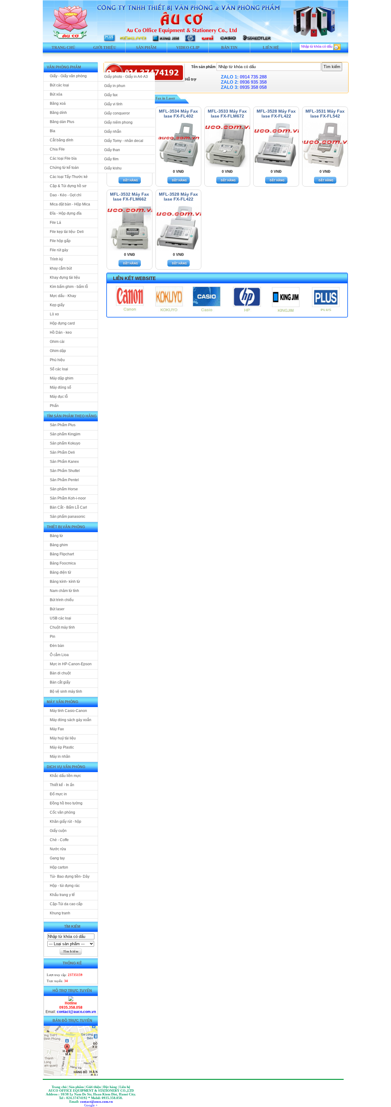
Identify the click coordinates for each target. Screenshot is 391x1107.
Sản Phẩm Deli (62, 452)
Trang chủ (63, 47)
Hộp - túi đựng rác (65, 886)
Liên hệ (271, 47)
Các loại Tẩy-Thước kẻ (69, 177)
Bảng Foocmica (63, 563)
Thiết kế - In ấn (62, 785)
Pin (52, 636)
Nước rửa (58, 849)
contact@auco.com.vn (76, 1012)
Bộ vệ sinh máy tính (66, 691)
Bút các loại (59, 85)
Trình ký (56, 259)
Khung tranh (60, 913)
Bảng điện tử (60, 572)
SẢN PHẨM (146, 47)
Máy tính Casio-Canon (68, 711)
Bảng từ (56, 536)
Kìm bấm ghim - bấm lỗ (69, 287)
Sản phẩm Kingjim (65, 434)
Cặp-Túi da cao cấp (66, 904)
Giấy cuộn (58, 831)
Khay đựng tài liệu (65, 277)
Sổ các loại (59, 369)
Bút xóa (56, 94)
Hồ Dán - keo (61, 332)
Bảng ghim (59, 545)
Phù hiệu (57, 360)
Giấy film (111, 159)
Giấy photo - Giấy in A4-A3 (126, 76)
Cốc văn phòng (62, 812)
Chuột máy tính (62, 627)
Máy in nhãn (60, 756)
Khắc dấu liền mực (65, 776)
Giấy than (112, 150)
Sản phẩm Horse (64, 489)
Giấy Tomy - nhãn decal (123, 141)
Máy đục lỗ (59, 396)
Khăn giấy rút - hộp (65, 821)
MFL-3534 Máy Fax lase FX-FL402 (178, 113)
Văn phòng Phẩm (64, 67)
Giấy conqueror (117, 113)
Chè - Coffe (59, 840)
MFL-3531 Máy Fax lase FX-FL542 (325, 113)
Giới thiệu (104, 47)
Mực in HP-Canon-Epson (71, 664)
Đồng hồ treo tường (66, 803)
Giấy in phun (114, 86)
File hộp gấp (60, 241)
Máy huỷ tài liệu (63, 738)
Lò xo (54, 314)
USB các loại (60, 618)
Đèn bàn (57, 646)
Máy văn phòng (62, 702)
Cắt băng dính (61, 140)
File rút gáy (59, 250)
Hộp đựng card (62, 323)
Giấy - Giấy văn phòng (68, 76)
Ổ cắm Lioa (59, 655)
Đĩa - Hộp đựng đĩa (66, 213)
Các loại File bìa (63, 158)
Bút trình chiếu (62, 600)
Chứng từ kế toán (64, 167)
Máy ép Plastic (62, 747)
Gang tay (57, 858)
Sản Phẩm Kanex (64, 461)
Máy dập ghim (61, 378)
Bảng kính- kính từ (65, 581)
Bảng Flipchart (62, 554)
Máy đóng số (60, 387)
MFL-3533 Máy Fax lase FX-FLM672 (227, 113)
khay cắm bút (61, 268)
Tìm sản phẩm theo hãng (72, 416)
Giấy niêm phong (118, 122)
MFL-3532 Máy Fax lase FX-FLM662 (129, 196)
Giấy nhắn (112, 131)
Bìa (52, 131)
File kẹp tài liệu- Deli (67, 232)
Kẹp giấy (57, 305)
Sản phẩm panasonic (67, 516)
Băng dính (58, 113)
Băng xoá (58, 103)
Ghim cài (57, 341)
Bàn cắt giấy (60, 682)
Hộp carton (59, 867)
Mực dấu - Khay (63, 296)
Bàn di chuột (60, 673)
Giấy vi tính (113, 104)
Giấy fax (111, 95)
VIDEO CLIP (187, 47)
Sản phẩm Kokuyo (65, 443)
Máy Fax (57, 729)
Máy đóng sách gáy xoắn (70, 720)
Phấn (54, 406)
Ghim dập (58, 351)
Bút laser (57, 609)
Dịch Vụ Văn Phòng (66, 767)
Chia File (57, 149)
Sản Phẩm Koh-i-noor (68, 498)
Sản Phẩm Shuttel (65, 471)
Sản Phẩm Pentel (64, 480)
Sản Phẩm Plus (62, 425)
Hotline (71, 1003)
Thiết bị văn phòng (66, 527)
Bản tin (229, 47)
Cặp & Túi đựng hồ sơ (68, 186)
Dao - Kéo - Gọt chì (65, 195)
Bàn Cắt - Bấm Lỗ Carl (68, 507)
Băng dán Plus (62, 122)
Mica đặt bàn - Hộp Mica (70, 204)
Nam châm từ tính (64, 591)
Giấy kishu (113, 168)
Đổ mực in (58, 794)
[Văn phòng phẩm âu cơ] (70, 1000)
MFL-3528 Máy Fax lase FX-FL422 (276, 113)
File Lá (55, 222)
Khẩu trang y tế (62, 895)
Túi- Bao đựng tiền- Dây (70, 876)
